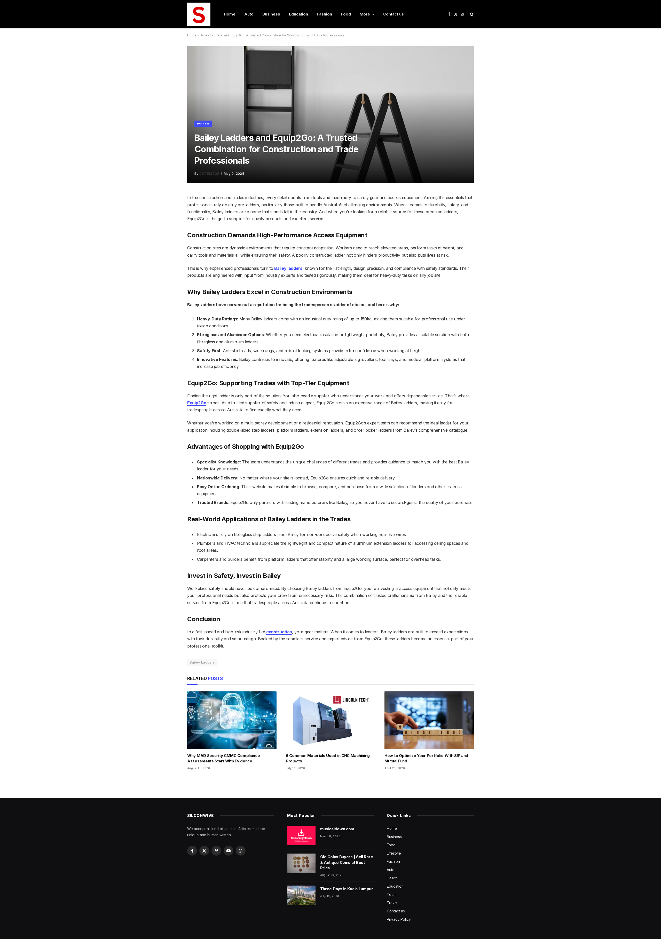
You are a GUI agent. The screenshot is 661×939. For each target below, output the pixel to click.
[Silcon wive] (198, 14)
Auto (249, 14)
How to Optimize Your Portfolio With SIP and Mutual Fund (426, 758)
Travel (392, 903)
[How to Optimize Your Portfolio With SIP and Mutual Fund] (429, 720)
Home (229, 14)
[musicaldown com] (301, 835)
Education (298, 14)
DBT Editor (209, 174)
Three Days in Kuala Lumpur (346, 888)
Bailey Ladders (202, 662)
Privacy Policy (399, 919)
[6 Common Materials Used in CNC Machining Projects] (330, 720)
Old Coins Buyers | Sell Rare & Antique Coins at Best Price (346, 862)
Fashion (324, 14)
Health (392, 878)
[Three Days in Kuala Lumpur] (301, 895)
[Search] (471, 14)
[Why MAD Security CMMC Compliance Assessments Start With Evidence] (232, 720)
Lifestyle (394, 853)
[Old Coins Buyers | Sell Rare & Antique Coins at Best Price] (301, 863)
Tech (391, 894)
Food (346, 14)
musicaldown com (337, 828)
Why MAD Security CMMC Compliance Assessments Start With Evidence (223, 758)
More (365, 14)
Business (271, 14)
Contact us (393, 14)
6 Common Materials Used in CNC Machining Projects (328, 758)
